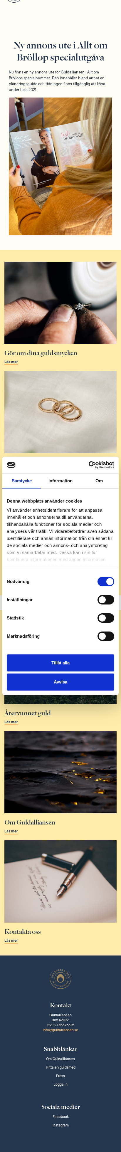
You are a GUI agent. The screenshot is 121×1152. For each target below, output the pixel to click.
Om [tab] (99, 480)
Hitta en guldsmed (60, 1067)
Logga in (60, 1084)
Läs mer (11, 362)
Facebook (61, 1116)
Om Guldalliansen (60, 1059)
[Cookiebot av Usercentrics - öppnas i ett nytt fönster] (88, 465)
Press (60, 1076)
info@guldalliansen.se (60, 1030)
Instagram (61, 1125)
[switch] (106, 599)
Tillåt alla (60, 662)
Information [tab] (60, 480)
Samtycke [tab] (22, 480)
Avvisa (60, 681)
